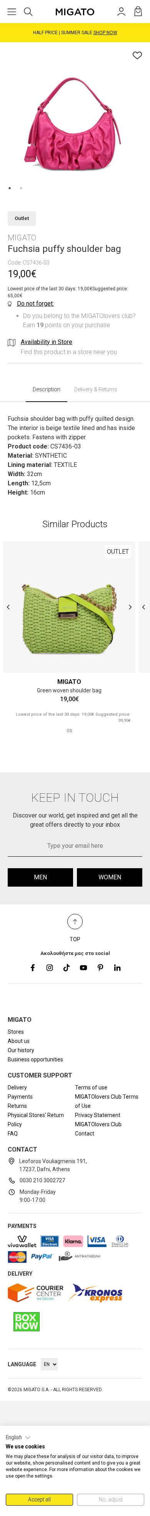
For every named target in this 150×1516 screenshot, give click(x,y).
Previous (8, 607)
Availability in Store (46, 342)
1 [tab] (9, 188)
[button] (18, 1437)
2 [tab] (21, 188)
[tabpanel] (75, 117)
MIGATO (69, 681)
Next (130, 607)
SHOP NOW (107, 33)
